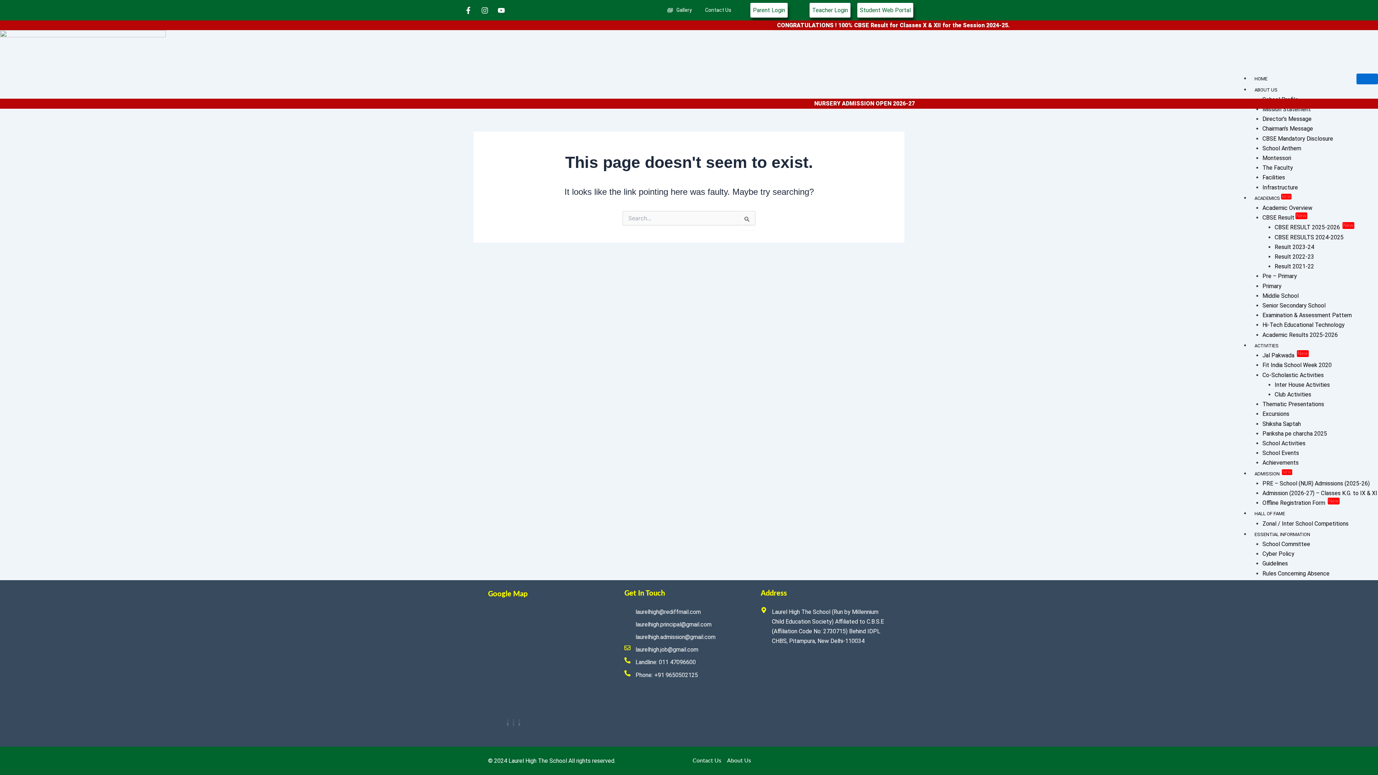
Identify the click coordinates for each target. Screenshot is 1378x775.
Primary (1271, 286)
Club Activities (1293, 394)
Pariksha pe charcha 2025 (1294, 433)
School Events (1280, 453)
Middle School (1280, 295)
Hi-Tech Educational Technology (1303, 324)
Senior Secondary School (1294, 305)
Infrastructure (1280, 187)
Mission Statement (1286, 109)
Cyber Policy (1278, 553)
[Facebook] (507, 723)
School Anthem (1281, 148)
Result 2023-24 (1294, 247)
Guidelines (1275, 563)
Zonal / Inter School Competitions (1305, 523)
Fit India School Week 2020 (1297, 365)
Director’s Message (1287, 119)
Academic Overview (1287, 208)
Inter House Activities (1302, 384)
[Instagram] (513, 723)
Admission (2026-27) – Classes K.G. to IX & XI (1319, 493)
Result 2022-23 (1294, 256)
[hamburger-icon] (1367, 79)
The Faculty (1277, 167)
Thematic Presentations (1293, 404)
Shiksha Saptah (1281, 424)
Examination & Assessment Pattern (1307, 315)
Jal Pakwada (1285, 355)
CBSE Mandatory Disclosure (1297, 138)
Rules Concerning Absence (1296, 573)
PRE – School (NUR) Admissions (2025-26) (1316, 483)
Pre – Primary (1279, 276)
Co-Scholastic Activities (1293, 375)
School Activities (1284, 443)
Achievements (1280, 462)
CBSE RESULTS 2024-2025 (1309, 237)
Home (1261, 78)
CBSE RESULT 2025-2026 (1314, 227)
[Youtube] (519, 723)
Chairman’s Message (1287, 128)
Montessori (1276, 158)
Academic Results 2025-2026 (1300, 335)
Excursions (1275, 413)
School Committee (1286, 544)
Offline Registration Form (1300, 502)
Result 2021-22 (1294, 266)
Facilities (1273, 177)
